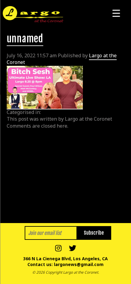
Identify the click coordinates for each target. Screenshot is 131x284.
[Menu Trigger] (116, 13)
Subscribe (94, 233)
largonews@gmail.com (79, 264)
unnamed (25, 39)
